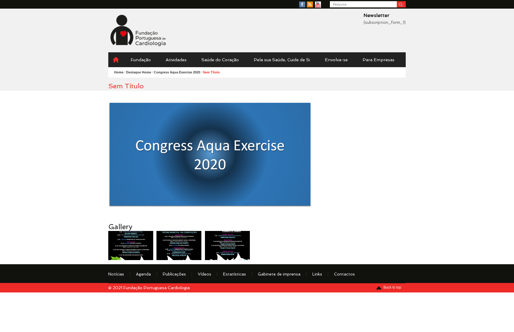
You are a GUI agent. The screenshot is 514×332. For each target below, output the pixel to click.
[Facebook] (302, 4)
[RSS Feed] (310, 4)
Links (317, 274)
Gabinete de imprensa (279, 274)
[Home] (115, 59)
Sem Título (211, 72)
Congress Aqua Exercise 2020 (177, 72)
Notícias (116, 274)
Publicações (174, 274)
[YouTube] (318, 4)
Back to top (392, 287)
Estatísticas (234, 274)
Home (118, 72)
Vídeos (204, 274)
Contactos (344, 274)
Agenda (143, 274)
